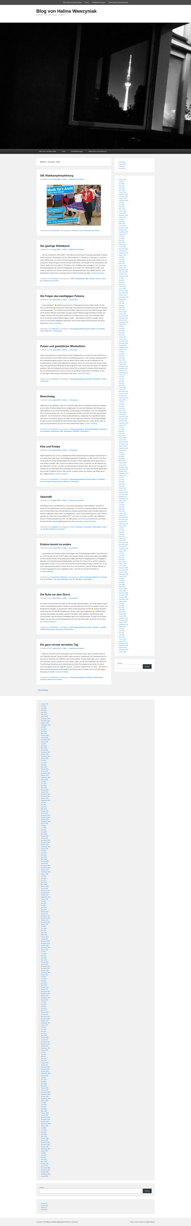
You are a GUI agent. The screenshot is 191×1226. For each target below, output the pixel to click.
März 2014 (122, 460)
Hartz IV (42, 579)
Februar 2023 (122, 244)
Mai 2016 (121, 406)
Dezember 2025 (123, 194)
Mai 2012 (121, 507)
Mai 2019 (121, 330)
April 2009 (122, 584)
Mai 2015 (121, 431)
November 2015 (123, 419)
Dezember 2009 (123, 568)
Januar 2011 (122, 540)
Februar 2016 (122, 412)
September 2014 (123, 448)
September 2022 (123, 253)
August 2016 (122, 400)
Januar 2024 (122, 225)
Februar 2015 (122, 437)
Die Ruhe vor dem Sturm (55, 594)
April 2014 (122, 458)
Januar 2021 (122, 288)
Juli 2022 (121, 257)
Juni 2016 (121, 404)
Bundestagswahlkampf (78, 329)
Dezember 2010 (123, 542)
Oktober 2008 (123, 597)
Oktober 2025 (123, 198)
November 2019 (123, 318)
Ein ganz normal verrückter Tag (59, 644)
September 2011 (123, 524)
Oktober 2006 (123, 647)
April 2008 (122, 610)
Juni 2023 (121, 238)
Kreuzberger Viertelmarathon (93, 527)
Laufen (104, 527)
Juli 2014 (121, 452)
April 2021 (122, 282)
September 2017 (123, 372)
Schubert (46, 529)
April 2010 (122, 559)
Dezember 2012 (123, 492)
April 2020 (122, 307)
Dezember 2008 (123, 593)
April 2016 (122, 408)
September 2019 (123, 322)
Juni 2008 (121, 605)
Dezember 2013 (123, 467)
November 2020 (123, 293)
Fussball (88, 627)
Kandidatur (101, 329)
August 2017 (122, 374)
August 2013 (122, 475)
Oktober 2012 (123, 496)
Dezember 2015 (123, 416)
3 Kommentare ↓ (74, 299)
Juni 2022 (121, 259)
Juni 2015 (121, 429)
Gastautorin (122, 162)
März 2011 (122, 536)
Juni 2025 (121, 205)
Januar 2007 (122, 641)
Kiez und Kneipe (50, 446)
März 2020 (122, 309)
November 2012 (123, 494)
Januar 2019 (122, 339)
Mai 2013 (121, 482)
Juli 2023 (121, 236)
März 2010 (122, 561)
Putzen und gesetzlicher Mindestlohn (62, 346)
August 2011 (122, 526)
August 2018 (122, 349)
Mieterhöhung (55, 431)
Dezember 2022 (123, 249)
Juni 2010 (121, 555)
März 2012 (122, 511)
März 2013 (122, 486)
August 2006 (122, 652)
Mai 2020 (121, 305)
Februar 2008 (122, 614)
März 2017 (122, 385)
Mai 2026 (121, 186)
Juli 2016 (121, 402)
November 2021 (123, 272)
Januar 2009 (122, 591)
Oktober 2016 (123, 395)
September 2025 (123, 200)
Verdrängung (68, 431)
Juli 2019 (121, 326)
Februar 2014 (122, 463)
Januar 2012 (122, 515)
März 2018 (122, 360)
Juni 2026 (121, 183)
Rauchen (66, 481)
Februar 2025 (122, 211)
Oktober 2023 (123, 230)
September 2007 (123, 624)
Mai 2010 (121, 557)
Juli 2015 (121, 427)
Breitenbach (79, 527)
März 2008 (122, 612)
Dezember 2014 (123, 442)
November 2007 (123, 620)
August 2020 (122, 299)
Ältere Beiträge (42, 690)
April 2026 (122, 188)
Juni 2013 (121, 479)
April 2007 (122, 635)
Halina (65, 179)
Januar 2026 (122, 192)
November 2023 (123, 228)
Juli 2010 (121, 553)
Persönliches (55, 230)
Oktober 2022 (123, 251)
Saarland (92, 278)
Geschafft (46, 496)
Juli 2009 (121, 578)
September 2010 (123, 549)
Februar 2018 (122, 362)
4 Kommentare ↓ (74, 548)
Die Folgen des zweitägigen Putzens (62, 296)
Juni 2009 (121, 580)
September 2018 (123, 347)
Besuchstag (47, 396)
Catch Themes (150, 1222)
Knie (54, 579)
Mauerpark (65, 579)
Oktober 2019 (123, 320)
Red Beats (79, 579)
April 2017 (122, 383)
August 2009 (122, 576)
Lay (41, 529)
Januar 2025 (122, 213)
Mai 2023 (121, 240)
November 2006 (123, 645)
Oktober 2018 (123, 345)
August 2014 (122, 450)
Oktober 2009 (123, 572)
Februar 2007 (122, 639)
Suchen (119, 663)
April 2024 (122, 221)
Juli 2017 (121, 377)
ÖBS (61, 431)
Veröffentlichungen (98, 2)
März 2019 (122, 335)
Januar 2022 (122, 267)
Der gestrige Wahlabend (54, 246)
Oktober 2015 (123, 421)
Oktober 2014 (123, 446)
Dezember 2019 (123, 316)
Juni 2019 (121, 328)
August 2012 (122, 500)
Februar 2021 (122, 286)
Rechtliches (122, 168)
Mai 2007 (121, 633)
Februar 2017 (122, 387)
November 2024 (123, 215)
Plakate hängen (50, 629)
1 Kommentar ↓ (73, 350)
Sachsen (98, 278)
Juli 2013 (121, 477)
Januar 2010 (122, 565)
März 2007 (122, 637)
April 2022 (122, 261)
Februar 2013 (122, 488)
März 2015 (122, 435)
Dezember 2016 (123, 391)
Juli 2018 (121, 351)
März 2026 (122, 190)
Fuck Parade (103, 577)
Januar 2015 (122, 440)
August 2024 (122, 217)
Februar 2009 (122, 589)
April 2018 (122, 358)
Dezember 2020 (123, 291)
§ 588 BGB (75, 431)
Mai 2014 (121, 456)
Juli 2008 (121, 603)
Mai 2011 (121, 532)
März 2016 (122, 410)
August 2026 (122, 179)
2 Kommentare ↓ (74, 598)
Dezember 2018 (123, 341)
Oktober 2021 (123, 274)
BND (72, 278)
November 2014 (123, 444)
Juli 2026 (121, 181)
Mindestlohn (97, 379)
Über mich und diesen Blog (72, 2)
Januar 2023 (122, 246)
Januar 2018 (122, 364)
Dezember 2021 (123, 270)
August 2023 (122, 234)
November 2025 (123, 196)
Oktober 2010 (123, 547)
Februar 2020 (122, 312)
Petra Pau (72, 579)
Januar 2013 (122, 490)
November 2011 (123, 519)
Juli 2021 (121, 278)
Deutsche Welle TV (91, 329)
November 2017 (123, 368)
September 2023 (123, 232)
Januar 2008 (122, 616)
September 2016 (123, 398)
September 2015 (123, 423)
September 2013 (123, 473)
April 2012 (122, 509)
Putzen (42, 331)
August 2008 (122, 601)
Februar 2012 (122, 513)
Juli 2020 (121, 301)
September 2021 (123, 276)
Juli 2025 (121, 202)
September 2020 (123, 297)
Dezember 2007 (123, 618)
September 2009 (123, 574)
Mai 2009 (121, 582)
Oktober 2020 (123, 295)
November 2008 (123, 595)
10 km (73, 527)
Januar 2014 (122, 465)
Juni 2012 (121, 505)
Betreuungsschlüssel (77, 429)
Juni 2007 (121, 630)
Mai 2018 (121, 356)
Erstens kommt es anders (55, 544)
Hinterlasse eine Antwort (76, 179)
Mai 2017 (121, 381)
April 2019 (122, 333)
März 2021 (122, 284)
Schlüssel (43, 679)
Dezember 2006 (123, 643)
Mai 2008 (121, 607)
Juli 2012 (121, 502)
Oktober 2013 (123, 471)
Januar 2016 (122, 414)
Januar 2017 (122, 389)
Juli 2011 (121, 528)
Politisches (54, 278)
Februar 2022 (122, 265)
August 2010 (122, 551)
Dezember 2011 (123, 517)
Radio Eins (48, 331)
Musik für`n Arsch (77, 230)
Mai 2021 (121, 280)
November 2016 (123, 393)
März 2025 (122, 209)
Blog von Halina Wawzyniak (66, 11)
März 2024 (122, 223)
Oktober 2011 (123, 521)
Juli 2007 (121, 628)
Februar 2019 (122, 337)
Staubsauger (59, 629)
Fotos (87, 2)
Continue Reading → (98, 273)
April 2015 (122, 433)
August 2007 (122, 626)
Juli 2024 (121, 219)
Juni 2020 (121, 303)
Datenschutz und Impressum (118, 2)
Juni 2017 (121, 379)
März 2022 (122, 263)
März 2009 (122, 586)
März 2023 (122, 242)
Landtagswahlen (80, 278)
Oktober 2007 (123, 622)
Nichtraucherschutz (57, 481)
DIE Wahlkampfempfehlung (56, 175)
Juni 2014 (121, 454)
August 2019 (122, 324)
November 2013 (123, 469)
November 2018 (123, 343)
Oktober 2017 (123, 370)
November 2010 (123, 544)
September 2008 (123, 599)
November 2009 (123, 570)
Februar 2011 (122, 538)
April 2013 (122, 484)
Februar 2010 (122, 563)
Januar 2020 (122, 314)
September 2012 (123, 498)
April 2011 (122, 534)
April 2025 (122, 207)
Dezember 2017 (123, 366)
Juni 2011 (121, 530)
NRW (86, 278)
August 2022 (122, 255)
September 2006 (123, 649)
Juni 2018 (121, 353)
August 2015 (122, 425)
